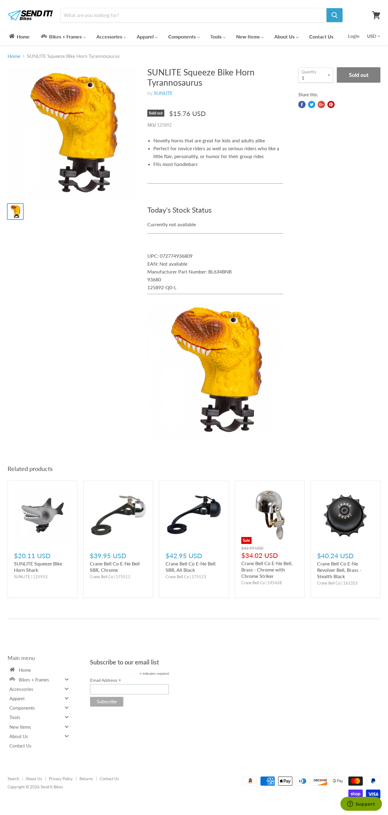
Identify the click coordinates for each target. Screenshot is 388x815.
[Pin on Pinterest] (331, 104)
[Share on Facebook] (302, 104)
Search (13, 778)
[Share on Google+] (321, 104)
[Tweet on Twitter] (311, 104)
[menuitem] (19, 36)
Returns (86, 778)
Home (14, 56)
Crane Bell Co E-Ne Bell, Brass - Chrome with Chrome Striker (267, 569)
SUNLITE (163, 93)
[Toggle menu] (67, 679)
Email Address (105, 680)
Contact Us (109, 778)
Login (353, 36)
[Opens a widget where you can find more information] (361, 804)
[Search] (334, 15)
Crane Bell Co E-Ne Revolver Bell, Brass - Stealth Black (339, 570)
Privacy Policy (61, 778)
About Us (34, 778)
